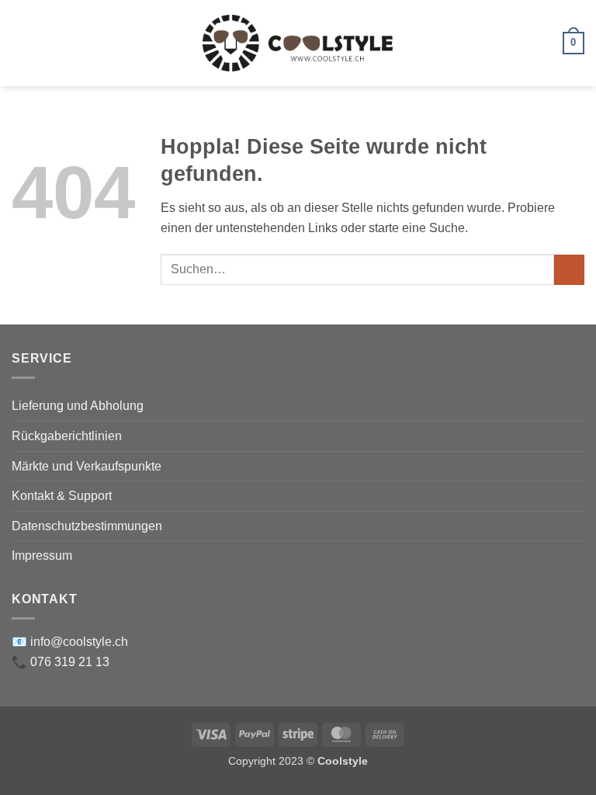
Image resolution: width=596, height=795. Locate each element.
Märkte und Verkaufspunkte (86, 466)
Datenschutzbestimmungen (87, 526)
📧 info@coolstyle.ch (70, 641)
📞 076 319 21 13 (60, 661)
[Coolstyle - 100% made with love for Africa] (298, 43)
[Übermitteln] (569, 270)
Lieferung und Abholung (78, 405)
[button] (21, 43)
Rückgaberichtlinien (67, 436)
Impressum (42, 555)
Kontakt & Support (62, 495)
